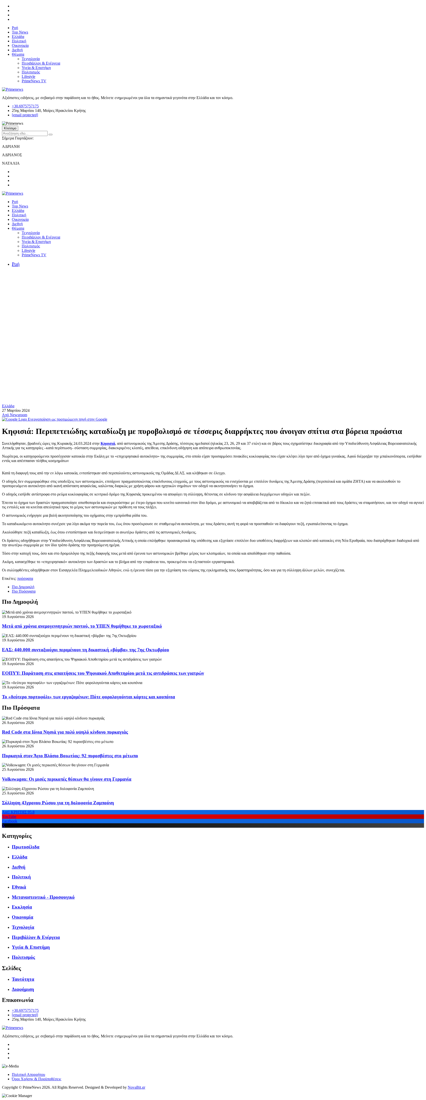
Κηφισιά (108, 443)
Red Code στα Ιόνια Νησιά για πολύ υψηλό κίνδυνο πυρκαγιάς (65, 732)
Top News (20, 32)
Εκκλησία (22, 907)
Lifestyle (28, 76)
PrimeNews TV (34, 81)
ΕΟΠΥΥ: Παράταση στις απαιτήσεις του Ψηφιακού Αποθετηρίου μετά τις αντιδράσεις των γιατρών (103, 673)
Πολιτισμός (31, 72)
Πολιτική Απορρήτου (28, 1074)
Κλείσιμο (10, 128)
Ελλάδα (18, 36)
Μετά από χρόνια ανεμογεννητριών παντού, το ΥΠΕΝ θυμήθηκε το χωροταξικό (82, 626)
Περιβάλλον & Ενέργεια (41, 63)
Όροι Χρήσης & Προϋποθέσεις (36, 1079)
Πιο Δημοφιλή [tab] (23, 587)
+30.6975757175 (25, 106)
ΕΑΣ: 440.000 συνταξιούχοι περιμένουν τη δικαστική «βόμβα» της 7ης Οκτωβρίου (85, 649)
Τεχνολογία (31, 59)
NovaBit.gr (136, 1087)
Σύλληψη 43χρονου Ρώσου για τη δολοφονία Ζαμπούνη (58, 802)
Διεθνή (17, 50)
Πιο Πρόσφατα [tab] (24, 591)
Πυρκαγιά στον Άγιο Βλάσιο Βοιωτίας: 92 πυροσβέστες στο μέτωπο (70, 755)
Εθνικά (19, 887)
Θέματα (18, 54)
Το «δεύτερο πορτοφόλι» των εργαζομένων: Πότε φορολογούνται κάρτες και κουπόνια (88, 696)
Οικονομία (20, 45)
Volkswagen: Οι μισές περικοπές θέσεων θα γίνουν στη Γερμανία (66, 779)
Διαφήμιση (23, 989)
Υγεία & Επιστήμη (36, 68)
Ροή (15, 28)
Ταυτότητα (23, 979)
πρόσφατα (25, 578)
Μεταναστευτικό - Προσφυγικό (43, 897)
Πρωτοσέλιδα (25, 846)
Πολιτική (19, 41)
